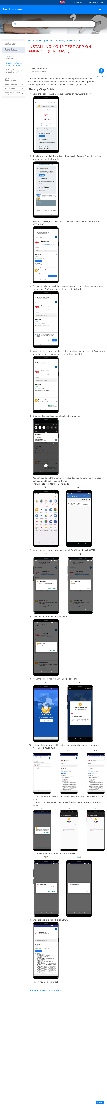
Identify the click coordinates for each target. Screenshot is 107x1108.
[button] (77, 3)
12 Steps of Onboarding (10, 57)
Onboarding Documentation (67, 41)
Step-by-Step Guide (39, 71)
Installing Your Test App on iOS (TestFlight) (14, 71)
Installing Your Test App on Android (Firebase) (14, 64)
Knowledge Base (44, 41)
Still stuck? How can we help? (45, 990)
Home (31, 41)
